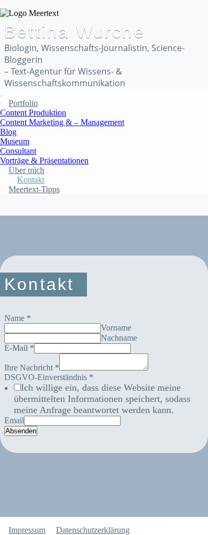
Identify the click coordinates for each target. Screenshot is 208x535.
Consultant (18, 150)
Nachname (119, 337)
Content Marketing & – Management (62, 122)
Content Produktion (33, 112)
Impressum (27, 529)
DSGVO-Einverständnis (48, 377)
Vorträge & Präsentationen (44, 160)
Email (14, 420)
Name (17, 318)
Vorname (116, 327)
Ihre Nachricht (31, 367)
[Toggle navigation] (1, 96)
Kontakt (30, 179)
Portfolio (23, 103)
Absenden (20, 431)
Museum (14, 141)
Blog (8, 131)
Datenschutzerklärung (93, 529)
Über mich (26, 170)
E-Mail (19, 347)
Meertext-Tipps (34, 189)
